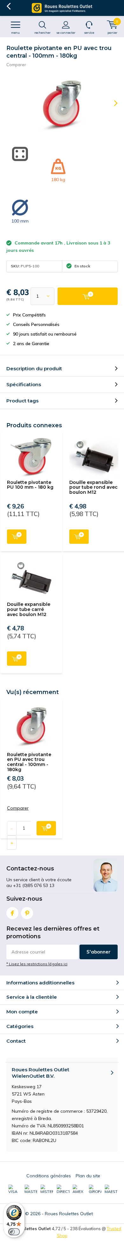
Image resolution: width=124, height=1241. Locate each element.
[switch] (14, 1231)
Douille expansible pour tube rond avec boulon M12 (93, 487)
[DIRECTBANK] (63, 1189)
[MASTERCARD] (30, 1189)
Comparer (16, 64)
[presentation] (111, 103)
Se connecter (65, 33)
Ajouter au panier (16, 536)
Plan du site (88, 1176)
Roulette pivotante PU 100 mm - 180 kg (30, 484)
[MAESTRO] (111, 1189)
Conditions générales (48, 1176)
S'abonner (98, 952)
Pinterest (27, 913)
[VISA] (14, 1189)
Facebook (12, 913)
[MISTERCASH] (46, 1189)
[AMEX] (78, 1189)
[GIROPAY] (95, 1189)
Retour (8, 6)
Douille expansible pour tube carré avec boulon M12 (28, 609)
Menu (15, 33)
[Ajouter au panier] (88, 296)
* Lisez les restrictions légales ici (36, 963)
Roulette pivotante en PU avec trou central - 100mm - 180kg (29, 762)
